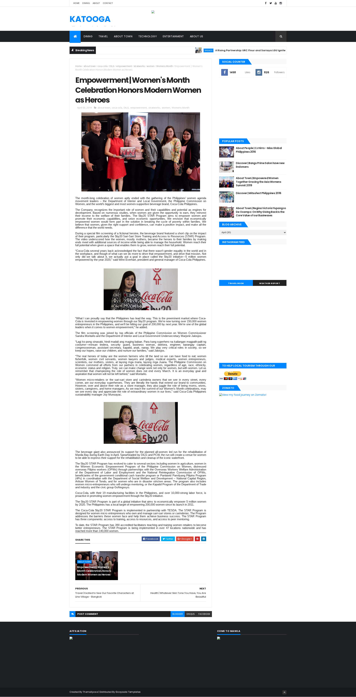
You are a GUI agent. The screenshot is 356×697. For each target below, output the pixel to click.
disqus (191, 614)
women (150, 66)
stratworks (139, 66)
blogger (177, 614)
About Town (123, 36)
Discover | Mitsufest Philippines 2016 (258, 193)
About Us (196, 36)
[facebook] (266, 3)
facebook (204, 614)
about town (90, 66)
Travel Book (236, 283)
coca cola (103, 66)
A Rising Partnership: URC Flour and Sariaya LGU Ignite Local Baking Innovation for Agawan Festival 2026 (268, 50)
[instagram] (281, 3)
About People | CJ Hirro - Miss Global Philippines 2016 (259, 150)
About (96, 3)
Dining (86, 3)
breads (194, 50)
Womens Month (164, 66)
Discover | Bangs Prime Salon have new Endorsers (260, 165)
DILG (111, 66)
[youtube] (276, 3)
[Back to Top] (284, 692)
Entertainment (173, 36)
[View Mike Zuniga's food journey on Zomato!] (242, 395)
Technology (147, 36)
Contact (108, 3)
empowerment (124, 66)
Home (76, 3)
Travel (103, 36)
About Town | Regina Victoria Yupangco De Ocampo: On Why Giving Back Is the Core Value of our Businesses (261, 211)
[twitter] (271, 3)
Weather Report (269, 283)
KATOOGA (90, 19)
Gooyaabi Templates (128, 691)
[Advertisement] (252, 108)
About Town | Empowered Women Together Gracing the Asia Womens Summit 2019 (258, 181)
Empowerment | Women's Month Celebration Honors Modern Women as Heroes (94, 570)
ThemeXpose (90, 691)
